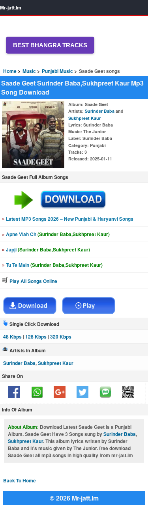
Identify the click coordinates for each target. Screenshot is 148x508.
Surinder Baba (99, 111)
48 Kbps (12, 336)
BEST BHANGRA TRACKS (50, 45)
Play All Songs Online (32, 281)
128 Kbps (36, 336)
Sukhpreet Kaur (84, 118)
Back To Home (19, 480)
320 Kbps (60, 336)
